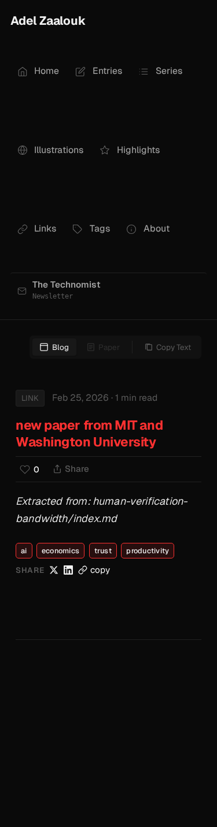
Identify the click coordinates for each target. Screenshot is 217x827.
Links (45, 228)
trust (103, 551)
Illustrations (58, 150)
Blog (60, 347)
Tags (100, 228)
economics (60, 551)
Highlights (138, 150)
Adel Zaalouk (48, 20)
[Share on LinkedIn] (68, 570)
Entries (107, 71)
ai (24, 551)
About (157, 228)
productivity (147, 551)
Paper (109, 347)
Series (169, 71)
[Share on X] (53, 570)
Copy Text (173, 347)
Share (77, 469)
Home (46, 71)
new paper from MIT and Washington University (89, 433)
